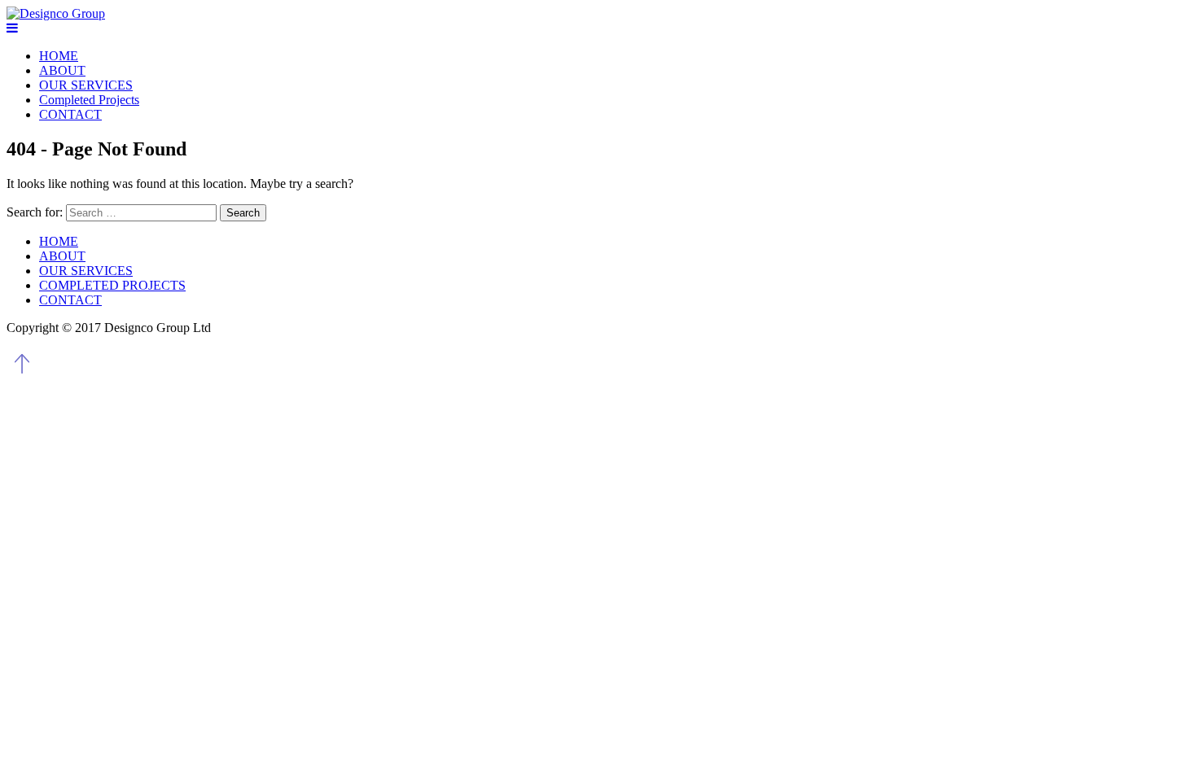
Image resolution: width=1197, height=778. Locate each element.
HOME (58, 56)
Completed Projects (89, 100)
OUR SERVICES (86, 85)
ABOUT (62, 70)
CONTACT (70, 114)
